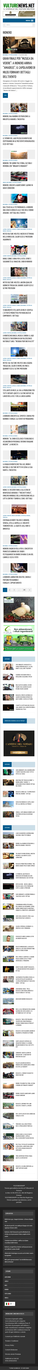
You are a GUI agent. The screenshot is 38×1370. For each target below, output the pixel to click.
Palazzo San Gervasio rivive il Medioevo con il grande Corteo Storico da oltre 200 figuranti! (25, 1065)
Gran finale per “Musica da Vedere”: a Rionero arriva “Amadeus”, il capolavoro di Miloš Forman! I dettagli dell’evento (19, 67)
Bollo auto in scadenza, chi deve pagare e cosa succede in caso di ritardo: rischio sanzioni (24, 687)
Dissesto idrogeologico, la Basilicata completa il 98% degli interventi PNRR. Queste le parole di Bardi (25, 948)
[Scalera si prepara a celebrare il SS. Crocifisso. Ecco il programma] (8, 930)
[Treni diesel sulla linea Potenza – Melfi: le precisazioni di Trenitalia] (8, 1128)
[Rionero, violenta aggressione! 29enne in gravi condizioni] (19, 180)
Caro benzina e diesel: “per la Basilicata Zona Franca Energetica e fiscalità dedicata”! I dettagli (24, 991)
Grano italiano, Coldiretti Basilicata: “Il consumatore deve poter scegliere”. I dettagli (25, 969)
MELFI (4, 182)
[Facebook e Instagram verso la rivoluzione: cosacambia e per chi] (8, 679)
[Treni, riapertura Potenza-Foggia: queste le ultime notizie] (8, 1160)
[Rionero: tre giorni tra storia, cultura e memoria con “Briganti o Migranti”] (19, 158)
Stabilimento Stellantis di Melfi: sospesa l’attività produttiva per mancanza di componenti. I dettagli (18, 313)
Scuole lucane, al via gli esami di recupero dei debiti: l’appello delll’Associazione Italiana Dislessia (25, 1136)
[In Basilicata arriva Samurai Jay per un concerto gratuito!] (8, 940)
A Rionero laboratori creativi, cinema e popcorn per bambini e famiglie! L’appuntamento (17, 580)
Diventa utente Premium (13, 1354)
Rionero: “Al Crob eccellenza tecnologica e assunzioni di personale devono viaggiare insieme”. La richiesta (18, 441)
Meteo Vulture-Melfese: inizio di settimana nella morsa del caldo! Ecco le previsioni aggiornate (18, 236)
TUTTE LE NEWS (13, 55)
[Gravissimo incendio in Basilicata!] (8, 1003)
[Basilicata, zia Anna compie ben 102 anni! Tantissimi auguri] (8, 1170)
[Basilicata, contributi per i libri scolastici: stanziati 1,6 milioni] (8, 1108)
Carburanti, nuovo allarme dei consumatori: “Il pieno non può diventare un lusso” (23, 1054)
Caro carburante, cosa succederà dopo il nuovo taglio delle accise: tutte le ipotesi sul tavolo (25, 772)
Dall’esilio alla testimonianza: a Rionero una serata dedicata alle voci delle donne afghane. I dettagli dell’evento (18, 210)
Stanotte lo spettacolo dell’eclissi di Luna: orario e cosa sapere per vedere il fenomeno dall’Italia (25, 707)
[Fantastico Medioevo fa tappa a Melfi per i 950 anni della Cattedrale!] (8, 806)
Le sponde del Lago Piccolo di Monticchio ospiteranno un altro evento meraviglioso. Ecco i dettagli (19, 141)
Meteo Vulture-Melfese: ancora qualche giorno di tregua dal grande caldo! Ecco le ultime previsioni (18, 285)
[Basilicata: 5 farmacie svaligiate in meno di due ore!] (8, 1077)
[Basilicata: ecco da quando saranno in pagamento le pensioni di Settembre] (8, 1035)
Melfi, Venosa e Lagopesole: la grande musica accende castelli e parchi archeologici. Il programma (25, 958)
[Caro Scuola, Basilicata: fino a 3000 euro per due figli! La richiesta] (8, 920)
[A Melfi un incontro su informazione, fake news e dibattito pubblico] (8, 837)
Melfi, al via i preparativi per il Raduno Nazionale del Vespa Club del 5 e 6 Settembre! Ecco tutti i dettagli (25, 1011)
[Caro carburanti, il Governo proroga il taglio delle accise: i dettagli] (8, 898)
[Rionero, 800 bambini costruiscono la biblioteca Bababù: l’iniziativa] (19, 111)
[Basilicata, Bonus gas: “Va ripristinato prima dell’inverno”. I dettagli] (8, 796)
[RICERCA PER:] (19, 25)
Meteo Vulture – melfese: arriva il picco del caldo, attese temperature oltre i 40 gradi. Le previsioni (24, 886)
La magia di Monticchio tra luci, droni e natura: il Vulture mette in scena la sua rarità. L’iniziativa (17, 467)
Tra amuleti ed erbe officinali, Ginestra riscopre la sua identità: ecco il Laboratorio (25, 855)
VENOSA (9, 231)
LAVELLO (14, 229)
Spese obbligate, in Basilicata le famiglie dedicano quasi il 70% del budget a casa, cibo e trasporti (24, 666)
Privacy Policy (9, 1345)
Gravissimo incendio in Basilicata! (24, 999)
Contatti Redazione (11, 1350)
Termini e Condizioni (11, 1341)
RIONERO (5, 55)
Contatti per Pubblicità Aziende (15, 1336)
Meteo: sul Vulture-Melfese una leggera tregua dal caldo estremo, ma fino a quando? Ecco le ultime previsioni (17, 366)
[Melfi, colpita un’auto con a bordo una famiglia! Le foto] (8, 1118)
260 (24, 590)
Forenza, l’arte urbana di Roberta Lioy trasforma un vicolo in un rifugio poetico (25, 814)
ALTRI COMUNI (7, 229)
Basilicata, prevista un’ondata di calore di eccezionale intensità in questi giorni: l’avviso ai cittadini (24, 697)
